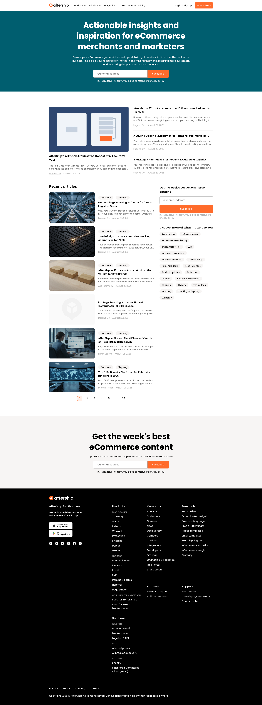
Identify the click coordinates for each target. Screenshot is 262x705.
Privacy (53, 688)
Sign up (188, 5)
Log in (178, 5)
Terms (67, 688)
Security (80, 688)
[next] (130, 398)
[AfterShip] (59, 5)
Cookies (94, 688)
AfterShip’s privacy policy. (151, 80)
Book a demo (204, 5)
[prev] (72, 398)
